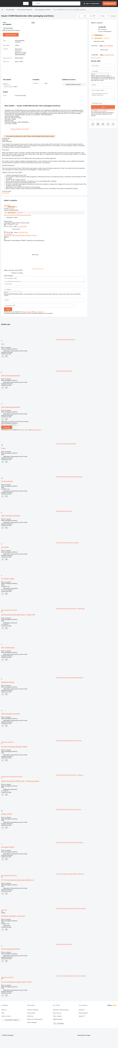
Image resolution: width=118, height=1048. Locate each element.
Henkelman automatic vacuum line (13, 916)
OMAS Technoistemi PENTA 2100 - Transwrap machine (20, 781)
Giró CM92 (5, 547)
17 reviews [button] (20, 212)
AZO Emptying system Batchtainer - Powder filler (18, 615)
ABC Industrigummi (8, 647)
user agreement (39, 312)
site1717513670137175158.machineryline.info (17, 215)
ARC (2, 344)
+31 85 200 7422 (23, 232)
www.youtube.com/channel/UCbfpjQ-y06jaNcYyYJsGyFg (20, 235)
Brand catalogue (32, 1022)
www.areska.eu (8, 234)
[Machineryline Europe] (11, 3)
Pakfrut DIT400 (6, 814)
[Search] (34, 3)
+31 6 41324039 (22, 226)
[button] (79, 16)
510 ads (11, 208)
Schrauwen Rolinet (7, 682)
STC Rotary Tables (7, 579)
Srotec (3, 448)
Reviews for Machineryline (34, 1019)
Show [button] (15, 226)
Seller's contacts (6, 1016)
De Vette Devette (7, 481)
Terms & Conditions (33, 1010)
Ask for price (9, 28)
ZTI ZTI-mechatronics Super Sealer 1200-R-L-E (17, 880)
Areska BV (7, 205)
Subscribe (7, 427)
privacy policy (27, 312)
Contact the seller (11, 34)
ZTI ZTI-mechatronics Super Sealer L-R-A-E (16, 982)
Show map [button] (35, 254)
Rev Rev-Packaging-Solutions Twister (14, 747)
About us (4, 1010)
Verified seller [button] (11, 206)
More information (96, 57)
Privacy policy (31, 1013)
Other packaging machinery (10, 375)
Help (2, 1013)
